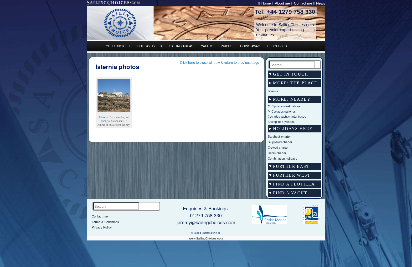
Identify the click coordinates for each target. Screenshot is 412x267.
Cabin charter (277, 153)
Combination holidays (282, 158)
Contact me (303, 2)
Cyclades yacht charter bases (287, 116)
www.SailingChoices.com (206, 238)
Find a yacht (290, 193)
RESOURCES (277, 46)
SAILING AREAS (181, 46)
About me (282, 2)
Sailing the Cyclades (281, 122)
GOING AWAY (250, 46)
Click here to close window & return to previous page (219, 62)
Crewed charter (278, 147)
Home (266, 2)
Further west (291, 175)
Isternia (103, 117)
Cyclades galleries (284, 111)
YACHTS (207, 46)
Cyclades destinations (286, 106)
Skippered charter (280, 142)
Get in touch (290, 74)
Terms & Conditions (105, 221)
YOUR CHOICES (118, 46)
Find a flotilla (294, 184)
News (320, 2)
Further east (291, 166)
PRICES (226, 46)
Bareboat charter (279, 136)
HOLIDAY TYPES (149, 46)
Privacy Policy (102, 227)
